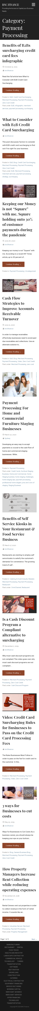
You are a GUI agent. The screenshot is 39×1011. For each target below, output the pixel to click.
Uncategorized (30, 271)
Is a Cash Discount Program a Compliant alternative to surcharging (18, 630)
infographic (19, 105)
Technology (9, 961)
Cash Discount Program (19, 685)
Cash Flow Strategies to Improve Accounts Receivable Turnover (18, 308)
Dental (20, 947)
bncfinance (9, 70)
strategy (5, 177)
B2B (11, 97)
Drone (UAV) (13, 972)
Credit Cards (15, 471)
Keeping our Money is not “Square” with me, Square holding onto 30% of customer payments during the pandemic (19, 219)
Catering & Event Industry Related (22, 579)
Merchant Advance (14, 992)
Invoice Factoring (13, 986)
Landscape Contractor (14, 956)
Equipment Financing (13, 983)
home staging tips (8, 480)
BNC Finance (10, 4)
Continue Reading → (13, 90)
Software (14, 967)
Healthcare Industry (14, 953)
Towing (20, 961)
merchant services (8, 174)
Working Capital (14, 989)
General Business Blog (22, 852)
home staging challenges (24, 477)
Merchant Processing (9, 100)
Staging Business (14, 485)
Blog (15, 162)
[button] (33, 5)
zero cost (30, 364)
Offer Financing (13, 997)
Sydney (7, 438)
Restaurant (6, 585)
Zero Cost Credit (8, 103)
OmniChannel (16, 587)
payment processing (16, 108)
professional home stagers (11, 482)
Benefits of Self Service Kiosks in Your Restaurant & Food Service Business (18, 529)
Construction (14, 975)
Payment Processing (25, 100)
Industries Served (16, 926)
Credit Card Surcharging (22, 97)
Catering (13, 978)
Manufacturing (13, 945)
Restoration (13, 970)
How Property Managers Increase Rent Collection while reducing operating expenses (19, 879)
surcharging (28, 108)
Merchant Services (14, 995)
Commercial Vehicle (13, 958)
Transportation (14, 964)
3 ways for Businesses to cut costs (17, 810)
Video (20, 361)
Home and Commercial (18, 474)
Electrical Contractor (14, 981)
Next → (34, 939)
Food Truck (14, 950)
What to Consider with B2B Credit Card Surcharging (18, 124)
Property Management (19, 932)
